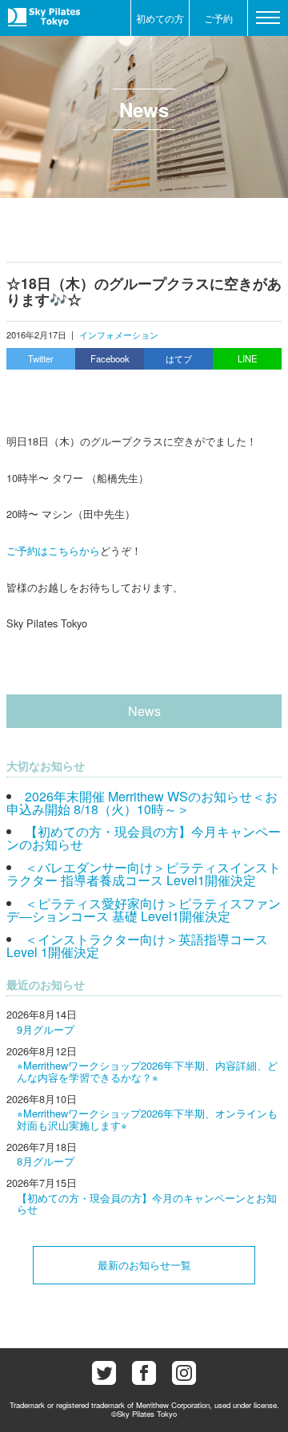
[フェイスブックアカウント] (144, 1373)
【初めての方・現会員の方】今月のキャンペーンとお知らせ (147, 1203)
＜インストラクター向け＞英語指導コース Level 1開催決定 (137, 945)
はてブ (179, 358)
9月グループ (45, 1029)
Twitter (41, 358)
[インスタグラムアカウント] (184, 1373)
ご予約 (218, 18)
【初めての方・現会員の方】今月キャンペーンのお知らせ (143, 837)
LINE (247, 358)
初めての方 (160, 18)
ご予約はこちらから (53, 550)
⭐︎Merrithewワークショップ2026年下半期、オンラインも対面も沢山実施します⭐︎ (147, 1119)
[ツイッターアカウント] (104, 1373)
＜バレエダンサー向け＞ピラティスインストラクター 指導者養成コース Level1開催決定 (143, 873)
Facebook (110, 358)
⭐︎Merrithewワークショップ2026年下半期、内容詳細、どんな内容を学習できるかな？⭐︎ (147, 1071)
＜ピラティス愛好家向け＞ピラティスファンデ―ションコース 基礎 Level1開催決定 (143, 909)
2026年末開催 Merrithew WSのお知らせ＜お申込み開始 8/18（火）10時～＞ (142, 802)
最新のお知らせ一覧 (144, 1264)
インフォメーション (118, 334)
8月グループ (45, 1161)
